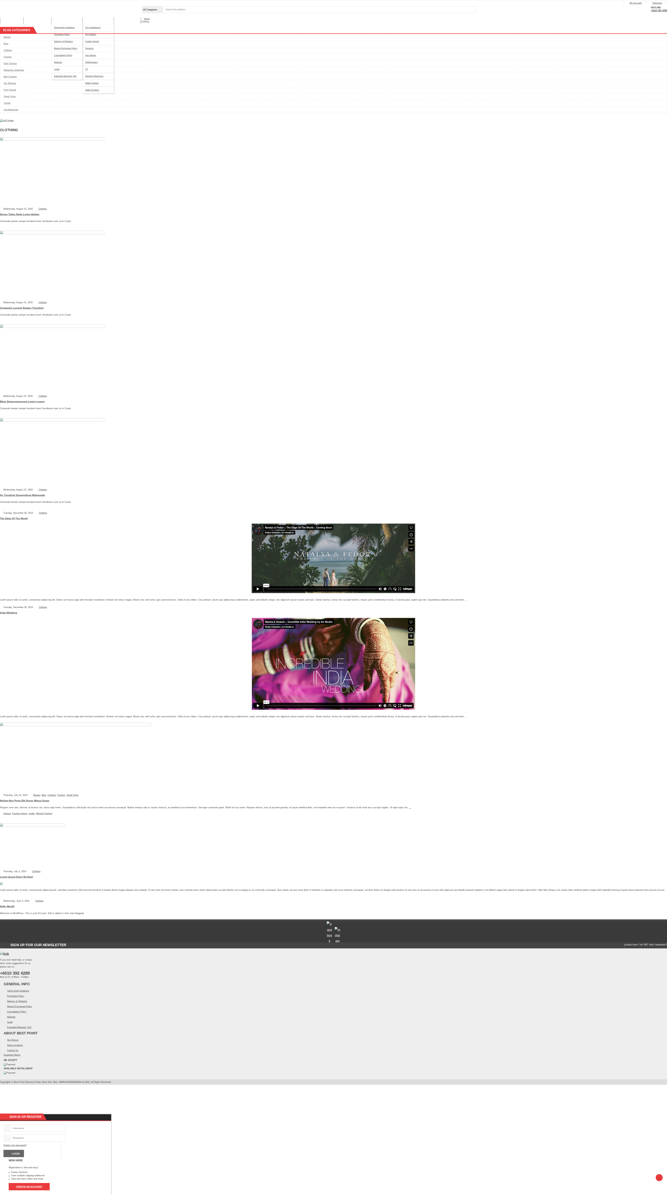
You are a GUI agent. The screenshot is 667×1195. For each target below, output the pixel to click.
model (31, 813)
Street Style (10, 96)
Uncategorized (11, 109)
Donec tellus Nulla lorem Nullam (19, 214)
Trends (7, 103)
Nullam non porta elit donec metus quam (24, 800)
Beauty (7, 37)
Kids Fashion (10, 63)
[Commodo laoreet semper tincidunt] (333, 265)
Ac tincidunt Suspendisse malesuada (22, 495)
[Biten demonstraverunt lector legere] (333, 358)
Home (147, 19)
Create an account (29, 1186)
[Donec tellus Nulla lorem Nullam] (333, 171)
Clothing (8, 50)
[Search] (472, 9)
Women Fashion (44, 813)
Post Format (10, 90)
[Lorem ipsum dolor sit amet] (333, 845)
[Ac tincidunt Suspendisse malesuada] (333, 452)
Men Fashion (10, 76)
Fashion (8, 57)
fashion (7, 813)
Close (663, 3)
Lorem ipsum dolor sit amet (16, 876)
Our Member (10, 83)
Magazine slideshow (14, 70)
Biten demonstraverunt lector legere (22, 401)
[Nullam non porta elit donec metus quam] (333, 757)
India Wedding (8, 612)
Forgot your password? (14, 1145)
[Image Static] (7, 120)
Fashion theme (19, 813)
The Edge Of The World (14, 518)
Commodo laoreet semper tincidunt (22, 308)
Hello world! (7, 906)
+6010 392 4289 (659, 10)
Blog (6, 43)
